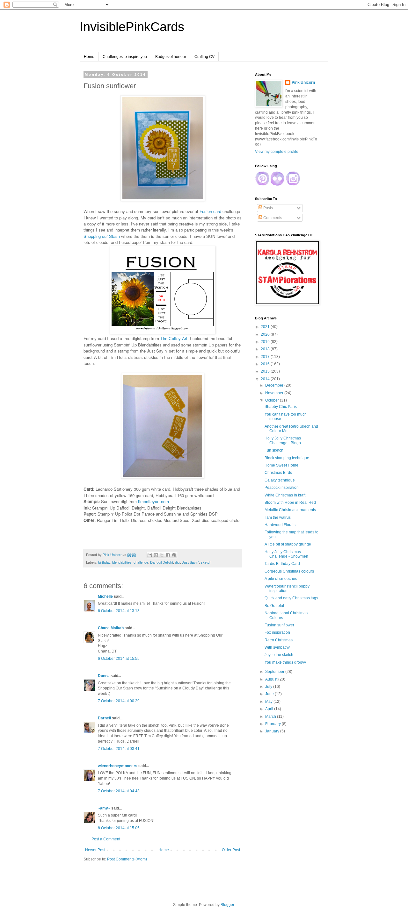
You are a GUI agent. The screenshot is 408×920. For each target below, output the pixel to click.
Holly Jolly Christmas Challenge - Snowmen (286, 554)
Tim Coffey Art (173, 338)
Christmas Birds (278, 472)
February (273, 724)
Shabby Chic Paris (281, 406)
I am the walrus (278, 517)
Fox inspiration (277, 632)
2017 (266, 356)
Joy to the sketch (279, 655)
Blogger (227, 904)
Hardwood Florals (280, 525)
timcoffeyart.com (153, 501)
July (269, 686)
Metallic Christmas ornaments (290, 510)
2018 (266, 349)
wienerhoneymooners (117, 766)
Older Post (231, 850)
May (269, 701)
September (275, 671)
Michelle (105, 596)
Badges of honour (170, 56)
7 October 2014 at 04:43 (119, 791)
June (270, 694)
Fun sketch (274, 450)
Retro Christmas (279, 640)
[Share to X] (162, 555)
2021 (266, 326)
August (271, 679)
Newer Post (95, 850)
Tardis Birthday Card (282, 563)
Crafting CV (204, 56)
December (274, 385)
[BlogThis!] (156, 555)
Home (89, 56)
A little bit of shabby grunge (288, 544)
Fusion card (210, 211)
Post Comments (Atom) (127, 859)
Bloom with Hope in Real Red (290, 502)
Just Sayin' (190, 562)
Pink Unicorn (303, 82)
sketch (206, 562)
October (272, 400)
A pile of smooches (281, 578)
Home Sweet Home (281, 465)
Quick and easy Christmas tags (291, 598)
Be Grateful (274, 605)
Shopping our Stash (102, 236)
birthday (104, 562)
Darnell (104, 718)
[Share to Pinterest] (174, 555)
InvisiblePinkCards (132, 27)
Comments (272, 218)
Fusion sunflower (279, 625)
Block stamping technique (287, 458)
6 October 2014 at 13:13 (119, 611)
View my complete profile (276, 151)
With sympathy (277, 647)
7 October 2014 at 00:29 (119, 701)
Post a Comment (105, 839)
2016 (266, 364)
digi (177, 562)
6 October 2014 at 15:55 (119, 658)
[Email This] (150, 555)
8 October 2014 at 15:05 (119, 828)
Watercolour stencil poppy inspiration (287, 588)
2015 (266, 371)
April (269, 709)
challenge (141, 562)
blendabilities (122, 562)
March (271, 716)
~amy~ (104, 808)
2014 (266, 379)
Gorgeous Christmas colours (289, 571)
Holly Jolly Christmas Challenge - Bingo (283, 440)
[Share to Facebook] (168, 555)
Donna (104, 676)
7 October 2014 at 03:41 (119, 748)
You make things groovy (285, 662)
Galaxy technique (280, 480)
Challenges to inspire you (125, 56)
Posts (267, 208)
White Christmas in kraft (285, 495)
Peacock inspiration (282, 487)
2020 (266, 334)
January (272, 731)
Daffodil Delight (161, 562)
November (274, 393)
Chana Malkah (111, 628)
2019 (266, 341)
